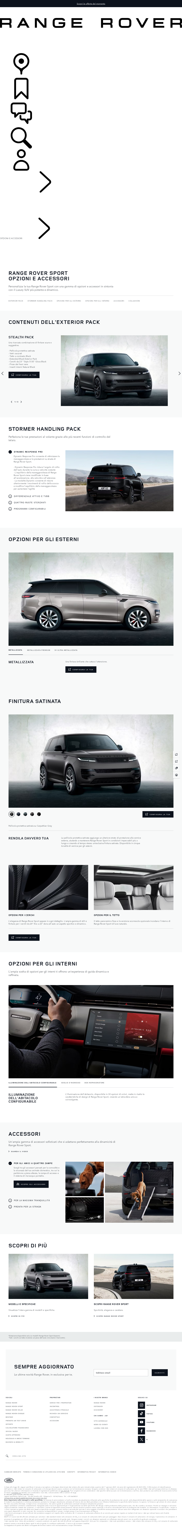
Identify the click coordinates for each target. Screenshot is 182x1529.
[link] (91, 40)
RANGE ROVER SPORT (14, 1406)
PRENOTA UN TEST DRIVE (16, 1420)
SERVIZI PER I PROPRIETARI (61, 1402)
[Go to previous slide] (2, 373)
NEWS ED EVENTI (101, 1424)
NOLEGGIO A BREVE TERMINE (18, 1438)
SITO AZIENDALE (100, 1421)
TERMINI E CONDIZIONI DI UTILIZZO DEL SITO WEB (44, 1472)
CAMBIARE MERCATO (12, 1472)
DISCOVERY (98, 1410)
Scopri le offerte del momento (91, 3)
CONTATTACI (55, 1417)
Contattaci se (16, 1492)
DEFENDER (98, 1406)
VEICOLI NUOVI (12, 1431)
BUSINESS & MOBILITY (15, 1442)
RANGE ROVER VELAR (14, 1410)
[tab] (17, 650)
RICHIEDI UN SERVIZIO (59, 1413)
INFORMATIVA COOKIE (107, 1472)
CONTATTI (71, 1472)
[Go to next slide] (179, 373)
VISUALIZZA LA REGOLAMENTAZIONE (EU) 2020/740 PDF (25, 1498)
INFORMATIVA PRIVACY (86, 1472)
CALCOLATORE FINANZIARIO (17, 1427)
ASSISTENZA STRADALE (59, 1410)
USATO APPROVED (13, 1435)
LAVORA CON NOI (101, 1428)
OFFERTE (9, 1424)
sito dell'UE (65, 1490)
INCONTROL (54, 1406)
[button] (91, 8)
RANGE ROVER (11, 1402)
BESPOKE (9, 1417)
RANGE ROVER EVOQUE (15, 1413)
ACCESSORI (54, 1420)
